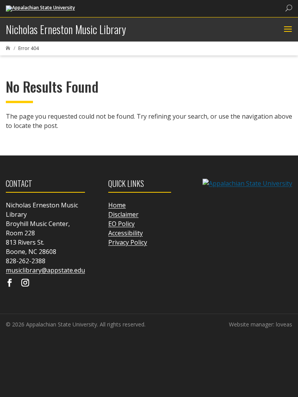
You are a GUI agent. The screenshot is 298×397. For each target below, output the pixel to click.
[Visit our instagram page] (25, 283)
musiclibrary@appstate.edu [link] (45, 270)
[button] (287, 29)
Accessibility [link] (125, 233)
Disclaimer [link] (123, 214)
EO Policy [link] (121, 223)
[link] (40, 8)
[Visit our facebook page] (10, 283)
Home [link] (117, 205)
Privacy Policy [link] (127, 242)
